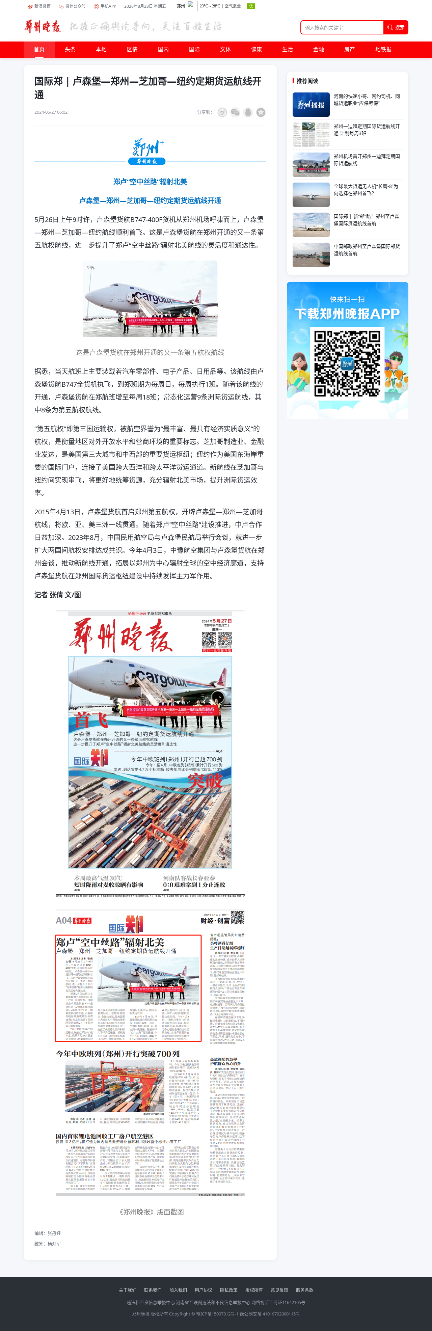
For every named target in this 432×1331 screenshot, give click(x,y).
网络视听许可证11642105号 (278, 1302)
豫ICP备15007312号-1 (217, 1314)
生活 (287, 49)
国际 (194, 49)
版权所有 (254, 1290)
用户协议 (203, 1290)
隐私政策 (229, 1290)
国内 (163, 49)
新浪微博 (42, 6)
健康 (256, 49)
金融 (318, 49)
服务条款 (305, 1290)
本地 (101, 49)
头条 (70, 49)
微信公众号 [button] (75, 6)
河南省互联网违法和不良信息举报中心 (213, 1302)
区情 (132, 49)
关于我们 (127, 1290)
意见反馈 (279, 1290)
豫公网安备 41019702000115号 (270, 1314)
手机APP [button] (108, 6)
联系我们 (153, 1290)
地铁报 (383, 49)
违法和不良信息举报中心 (151, 1302)
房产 (349, 49)
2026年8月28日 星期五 (145, 6)
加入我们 (178, 1290)
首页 (39, 49)
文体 (225, 49)
